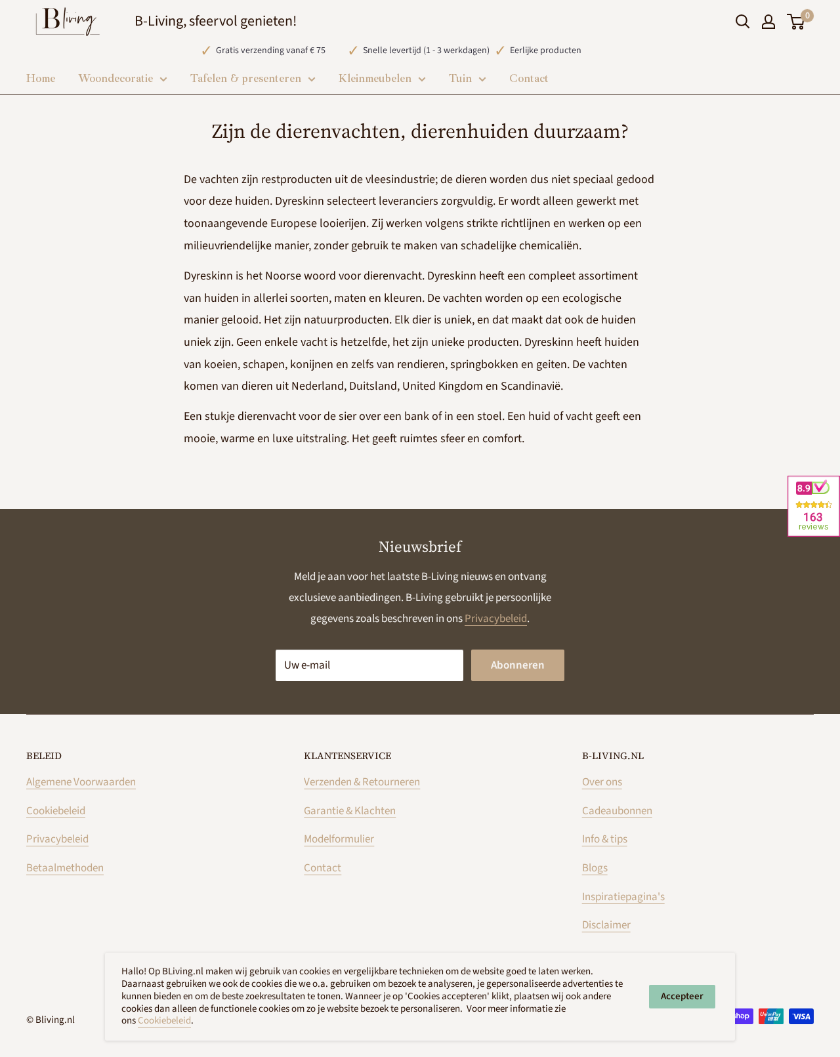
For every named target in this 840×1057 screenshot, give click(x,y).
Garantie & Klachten (350, 811)
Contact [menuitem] (529, 78)
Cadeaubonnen (617, 811)
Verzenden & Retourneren (362, 782)
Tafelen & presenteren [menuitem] (245, 78)
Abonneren (518, 665)
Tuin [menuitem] (460, 78)
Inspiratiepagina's (623, 897)
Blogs (595, 868)
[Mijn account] (768, 21)
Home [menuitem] (40, 78)
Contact (322, 868)
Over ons (602, 782)
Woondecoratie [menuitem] (115, 78)
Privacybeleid (496, 619)
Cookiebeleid (55, 811)
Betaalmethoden (65, 868)
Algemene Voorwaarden (81, 782)
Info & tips (604, 839)
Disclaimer (606, 925)
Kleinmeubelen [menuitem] (375, 78)
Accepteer (682, 996)
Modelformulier (339, 839)
